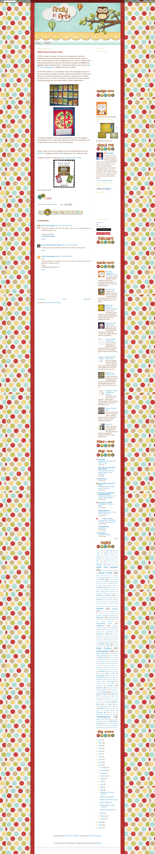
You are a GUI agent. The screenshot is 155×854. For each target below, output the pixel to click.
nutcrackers (113, 665)
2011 (100, 825)
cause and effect (113, 577)
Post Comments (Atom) (53, 302)
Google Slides (100, 619)
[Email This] (64, 204)
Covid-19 (98, 589)
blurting (113, 565)
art (102, 561)
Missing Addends (101, 655)
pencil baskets (114, 669)
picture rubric (112, 675)
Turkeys (104, 721)
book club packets (107, 567)
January (103, 819)
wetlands (115, 723)
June (102, 784)
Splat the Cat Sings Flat (107, 809)
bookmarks (104, 570)
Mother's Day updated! (107, 797)
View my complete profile (104, 180)
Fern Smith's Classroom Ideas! (106, 484)
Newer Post (41, 299)
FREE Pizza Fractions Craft (109, 799)
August (102, 779)
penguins (101, 671)
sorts (109, 700)
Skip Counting (103, 696)
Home (38, 43)
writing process (111, 727)
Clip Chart (104, 583)
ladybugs (107, 637)
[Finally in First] (97, 224)
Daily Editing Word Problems (105, 591)
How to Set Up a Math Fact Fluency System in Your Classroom (106, 472)
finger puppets (100, 603)
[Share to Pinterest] (71, 204)
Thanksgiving (103, 716)
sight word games (102, 694)
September (104, 776)
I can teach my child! (105, 502)
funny (100, 613)
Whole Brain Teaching (104, 725)
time (108, 719)
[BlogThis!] (66, 204)
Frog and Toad (114, 611)
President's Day (101, 679)
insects (105, 635)
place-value (100, 677)
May (101, 787)
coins (110, 583)
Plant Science (102, 528)
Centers (101, 579)
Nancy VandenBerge (48, 256)
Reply (43, 239)
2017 (100, 754)
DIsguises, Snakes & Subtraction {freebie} (112, 392)
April (102, 790)
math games (102, 651)
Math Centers (104, 648)
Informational (110, 631)
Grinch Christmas (107, 621)
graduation (109, 619)
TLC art (113, 719)
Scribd (98, 690)
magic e (116, 641)
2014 (100, 762)
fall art (107, 601)
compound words (111, 587)
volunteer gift (107, 723)
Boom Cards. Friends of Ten (104, 575)
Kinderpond (102, 533)
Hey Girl (106, 627)
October (103, 773)
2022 (100, 740)
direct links (113, 593)
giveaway (100, 617)
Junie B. (100, 637)
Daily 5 (114, 589)
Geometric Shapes (101, 615)
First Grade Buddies (48, 225)
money (116, 655)
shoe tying (113, 692)
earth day (112, 597)
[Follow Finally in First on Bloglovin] (104, 189)
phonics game (110, 673)
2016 (100, 757)
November (103, 770)
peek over (105, 669)
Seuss (104, 692)
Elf (103, 599)
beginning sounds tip (109, 563)
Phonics (98, 673)
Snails (113, 696)
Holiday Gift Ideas (103, 629)
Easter (98, 599)
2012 (100, 822)
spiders (104, 702)
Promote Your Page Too (101, 226)
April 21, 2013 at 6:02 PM (70, 245)
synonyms (109, 708)
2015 (100, 759)
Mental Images (112, 653)
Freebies (47, 43)
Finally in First (99, 222)
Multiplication (102, 659)
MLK (110, 655)
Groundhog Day (104, 623)
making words (104, 644)
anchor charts (108, 557)
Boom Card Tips (113, 570)
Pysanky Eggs (100, 681)
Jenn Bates (110, 153)
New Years (105, 663)
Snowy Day (108, 698)
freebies (115, 609)
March (102, 813)
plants (108, 677)
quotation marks (101, 683)
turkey (98, 721)
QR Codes (111, 681)
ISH (117, 635)
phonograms (100, 675)
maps (108, 646)
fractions (114, 606)
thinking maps (100, 719)
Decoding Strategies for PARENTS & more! (112, 273)
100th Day (108, 551)
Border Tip (109, 424)
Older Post (87, 299)
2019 (100, 748)
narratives (110, 661)
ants (114, 559)
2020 (100, 745)
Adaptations (106, 553)
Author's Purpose (111, 561)
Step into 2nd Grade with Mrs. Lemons (106, 468)
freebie (99, 608)
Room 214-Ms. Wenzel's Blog (51, 245)
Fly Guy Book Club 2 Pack (71, 158)
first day (109, 603)
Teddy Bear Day (101, 714)
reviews (110, 685)
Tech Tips (113, 712)
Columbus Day (111, 585)
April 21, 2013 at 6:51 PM (64, 256)
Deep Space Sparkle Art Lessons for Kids (106, 493)
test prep (112, 714)
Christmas (106, 581)
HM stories (114, 627)
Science (99, 688)
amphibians (99, 557)
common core (100, 587)
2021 (100, 743)
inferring (98, 631)
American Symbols (109, 555)
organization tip (108, 667)
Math (114, 646)
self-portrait (105, 690)
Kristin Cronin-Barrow (94, 836)
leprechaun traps (108, 639)
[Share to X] (68, 204)
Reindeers (99, 685)
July (101, 781)
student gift (114, 706)
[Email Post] (61, 204)
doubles (104, 597)
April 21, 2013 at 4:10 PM (64, 225)
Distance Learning (103, 595)
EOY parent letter (111, 599)
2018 (100, 751)
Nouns (105, 665)
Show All (116, 538)
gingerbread (113, 615)
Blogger (98, 843)
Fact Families (100, 601)
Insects (112, 635)
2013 (100, 765)
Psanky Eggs (112, 679)
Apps (97, 561)
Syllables (101, 708)
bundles (104, 577)
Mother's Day (102, 657)
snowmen (99, 698)
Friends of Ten (104, 611)
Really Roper (102, 479)
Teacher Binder (109, 710)
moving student (114, 657)
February (113, 601)
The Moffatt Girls (103, 526)
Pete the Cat (112, 671)
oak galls (98, 667)
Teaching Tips (101, 712)
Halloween (100, 626)
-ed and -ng (99, 551)
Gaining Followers (110, 613)
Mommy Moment (103, 510)
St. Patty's (108, 704)
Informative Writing (102, 633)
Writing (103, 727)
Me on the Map (110, 289)
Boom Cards (105, 572)
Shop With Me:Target (104, 534)
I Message (113, 629)
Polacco (114, 677)
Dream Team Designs (72, 836)
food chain (107, 606)
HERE (40, 153)
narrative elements (101, 661)
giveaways (112, 617)
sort (104, 700)
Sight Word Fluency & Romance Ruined (111, 307)
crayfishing (106, 589)
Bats (97, 563)
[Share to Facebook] (69, 204)
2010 (100, 828)
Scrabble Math (112, 688)
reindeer (112, 683)
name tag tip (112, 659)
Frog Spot (101, 459)
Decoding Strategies (101, 593)
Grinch (116, 619)
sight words (114, 694)
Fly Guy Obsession (106, 802)
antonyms (107, 559)
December (103, 767)
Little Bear (109, 641)
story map (106, 706)
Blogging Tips (101, 565)
